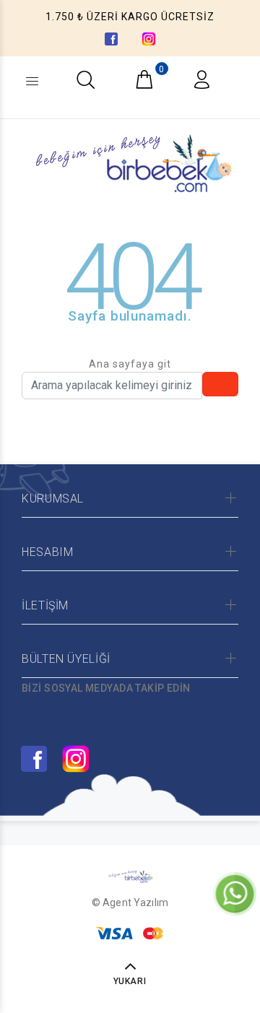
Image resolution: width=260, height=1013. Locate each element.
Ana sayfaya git (130, 364)
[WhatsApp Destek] (234, 893)
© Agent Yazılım (130, 902)
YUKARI (130, 981)
